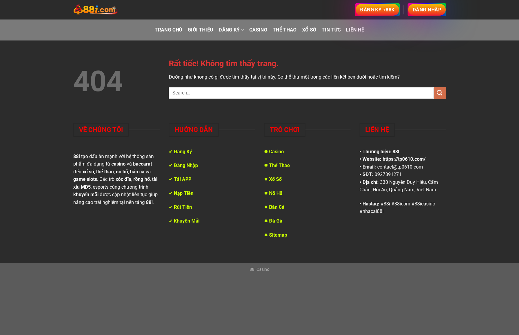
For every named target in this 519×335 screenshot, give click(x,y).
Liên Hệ (355, 30)
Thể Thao (285, 30)
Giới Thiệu (200, 30)
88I (396, 151)
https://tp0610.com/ (404, 159)
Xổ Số (309, 30)
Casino (258, 30)
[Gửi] (440, 93)
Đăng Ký (229, 30)
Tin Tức (331, 30)
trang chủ (168, 30)
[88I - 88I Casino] (95, 10)
